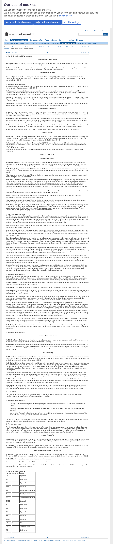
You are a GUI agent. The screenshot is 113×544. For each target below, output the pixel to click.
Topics (95, 43)
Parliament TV (81, 43)
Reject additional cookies (47, 22)
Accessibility (79, 31)
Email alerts (88, 31)
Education (79, 40)
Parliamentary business (19, 40)
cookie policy (65, 16)
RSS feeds (97, 31)
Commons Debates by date (79, 46)
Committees (55, 43)
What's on (34, 43)
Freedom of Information (31, 540)
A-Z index (7, 540)
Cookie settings (71, 22)
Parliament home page (18, 46)
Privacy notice (65, 540)
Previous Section (11, 52)
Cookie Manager (82, 540)
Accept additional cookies (18, 22)
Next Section (10, 537)
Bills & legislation (44, 43)
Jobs (41, 540)
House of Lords (24, 43)
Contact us (105, 31)
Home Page (85, 52)
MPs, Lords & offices (36, 40)
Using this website (49, 540)
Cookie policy (73, 540)
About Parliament (51, 40)
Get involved (63, 40)
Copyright (57, 540)
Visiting (71, 40)
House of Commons (11, 43)
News (89, 43)
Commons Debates (65, 46)
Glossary (13, 540)
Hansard (56, 46)
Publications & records (68, 43)
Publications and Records (46, 46)
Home (7, 40)
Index (47, 52)
